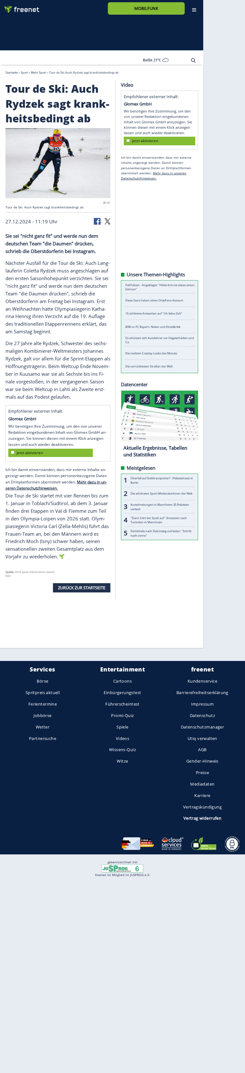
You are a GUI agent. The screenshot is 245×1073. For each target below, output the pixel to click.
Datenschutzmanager (202, 727)
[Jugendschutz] (122, 868)
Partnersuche (42, 738)
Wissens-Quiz (122, 750)
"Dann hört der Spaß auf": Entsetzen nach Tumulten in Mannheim (158, 520)
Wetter (43, 727)
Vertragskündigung (202, 807)
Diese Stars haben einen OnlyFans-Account (154, 300)
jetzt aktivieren (30, 452)
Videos (123, 738)
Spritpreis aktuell (43, 693)
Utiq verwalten (202, 738)
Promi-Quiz (122, 715)
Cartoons (122, 681)
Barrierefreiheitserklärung (202, 693)
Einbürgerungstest (122, 693)
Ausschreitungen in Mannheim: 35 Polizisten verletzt (159, 507)
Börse (42, 681)
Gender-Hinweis (202, 761)
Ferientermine (42, 704)
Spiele (122, 727)
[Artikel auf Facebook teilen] (97, 220)
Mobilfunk (146, 8)
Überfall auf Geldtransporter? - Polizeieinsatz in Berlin (161, 480)
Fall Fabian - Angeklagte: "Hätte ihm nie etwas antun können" (160, 287)
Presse (202, 772)
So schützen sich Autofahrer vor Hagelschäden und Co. (159, 340)
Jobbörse (42, 715)
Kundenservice (202, 681)
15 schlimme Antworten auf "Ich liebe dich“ (153, 313)
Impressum (202, 704)
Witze (122, 761)
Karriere (202, 795)
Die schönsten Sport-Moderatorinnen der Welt (161, 493)
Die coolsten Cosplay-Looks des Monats (151, 353)
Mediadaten (202, 784)
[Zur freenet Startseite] (19, 7)
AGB (202, 750)
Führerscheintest (122, 704)
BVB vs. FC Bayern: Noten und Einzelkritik (153, 326)
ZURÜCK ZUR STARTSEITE (81, 587)
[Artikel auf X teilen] (107, 220)
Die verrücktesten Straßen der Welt (149, 366)
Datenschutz (202, 715)
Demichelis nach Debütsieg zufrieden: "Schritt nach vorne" (160, 533)
